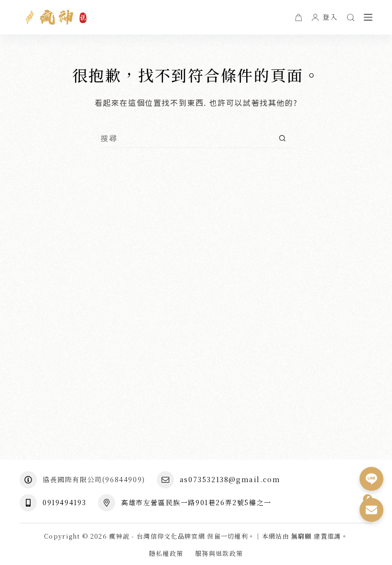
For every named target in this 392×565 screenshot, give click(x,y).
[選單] (368, 17)
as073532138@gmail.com (230, 479)
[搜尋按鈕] (282, 138)
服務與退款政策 (219, 554)
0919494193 (65, 502)
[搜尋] (350, 17)
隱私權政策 (166, 554)
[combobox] (186, 137)
